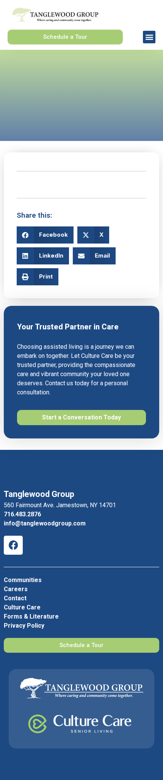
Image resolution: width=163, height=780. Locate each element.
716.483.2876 (22, 514)
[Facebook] (13, 545)
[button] (149, 37)
